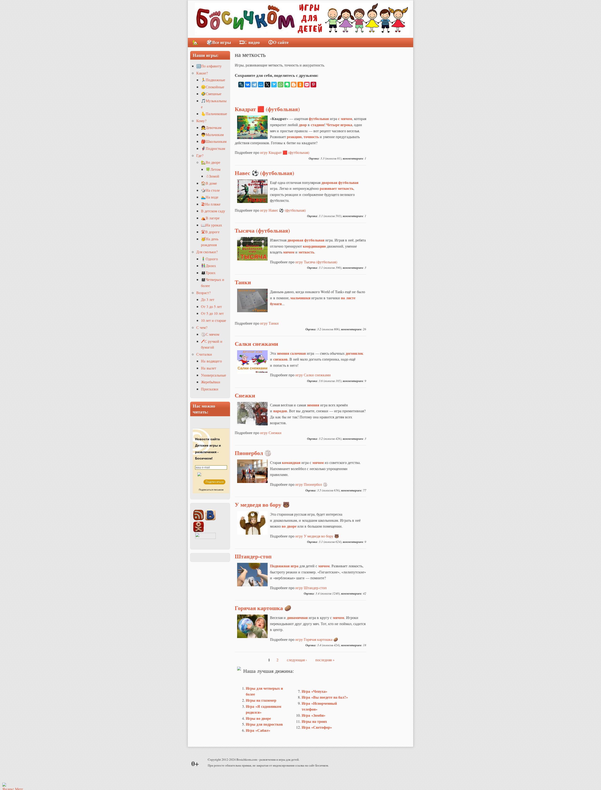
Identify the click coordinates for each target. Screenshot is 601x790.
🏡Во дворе (210, 162)
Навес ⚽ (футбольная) (264, 173)
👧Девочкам (211, 127)
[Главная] (302, 19)
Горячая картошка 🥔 (263, 608)
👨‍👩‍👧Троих (208, 272)
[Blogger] (294, 84)
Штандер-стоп (253, 556)
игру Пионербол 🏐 (311, 484)
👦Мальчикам (212, 134)
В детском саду (213, 210)
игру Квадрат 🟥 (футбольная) (284, 152)
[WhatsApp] (280, 84)
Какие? (202, 72)
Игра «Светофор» (317, 727)
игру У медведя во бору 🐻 (317, 535)
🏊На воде (209, 197)
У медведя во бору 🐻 (262, 504)
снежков (280, 359)
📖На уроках (211, 224)
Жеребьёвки (210, 381)
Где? (199, 155)
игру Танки (269, 323)
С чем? (201, 327)
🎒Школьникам (214, 141)
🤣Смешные (211, 93)
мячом (318, 462)
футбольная (319, 118)
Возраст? (203, 292)
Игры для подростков (264, 724)
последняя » (325, 659)
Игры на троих (314, 721)
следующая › (297, 659)
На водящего (211, 360)
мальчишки (300, 297)
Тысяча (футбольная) (262, 230)
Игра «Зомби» (313, 715)
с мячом (345, 118)
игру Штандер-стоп (311, 587)
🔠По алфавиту (209, 65)
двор (303, 124)
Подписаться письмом (211, 489)
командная (291, 462)
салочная (298, 353)
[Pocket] (307, 84)
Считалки (204, 354)
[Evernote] (287, 84)
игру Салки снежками (313, 374)
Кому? (201, 120)
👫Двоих (208, 265)
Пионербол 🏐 (253, 453)
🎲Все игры (219, 42)
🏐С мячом (210, 334)
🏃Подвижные (213, 79)
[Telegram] (254, 84)
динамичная (297, 617)
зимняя (283, 353)
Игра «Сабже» (258, 730)
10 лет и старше (213, 320)
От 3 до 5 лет (211, 306)
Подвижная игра (284, 565)
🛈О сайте (278, 42)
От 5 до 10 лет (212, 313)
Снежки (245, 395)
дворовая (295, 240)
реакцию (294, 136)
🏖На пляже (210, 204)
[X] (267, 84)
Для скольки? (207, 251)
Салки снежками (256, 343)
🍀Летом (213, 169)
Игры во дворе (258, 718)
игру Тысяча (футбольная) (316, 261)
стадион (317, 124)
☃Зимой (212, 176)
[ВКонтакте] (247, 84)
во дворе (289, 526)
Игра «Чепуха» (314, 691)
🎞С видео (249, 42)
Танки (243, 282)
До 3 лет (207, 299)
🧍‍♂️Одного (209, 258)
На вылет (208, 368)
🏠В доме (209, 183)
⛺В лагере (210, 217)
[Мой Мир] (261, 84)
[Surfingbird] (274, 84)
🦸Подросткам (213, 148)
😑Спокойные (212, 86)
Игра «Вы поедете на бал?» (325, 697)
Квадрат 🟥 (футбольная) (267, 109)
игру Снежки (270, 432)
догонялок (354, 353)
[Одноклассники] (300, 84)
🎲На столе (210, 190)
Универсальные (213, 375)
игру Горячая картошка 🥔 (316, 639)
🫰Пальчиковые (214, 113)
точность (311, 136)
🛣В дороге (210, 231)
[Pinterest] (313, 84)
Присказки (209, 388)
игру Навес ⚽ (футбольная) (283, 210)
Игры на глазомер (261, 700)
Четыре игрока (339, 124)
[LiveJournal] (241, 84)
